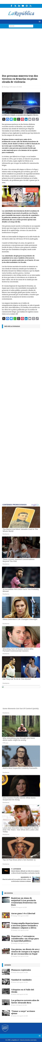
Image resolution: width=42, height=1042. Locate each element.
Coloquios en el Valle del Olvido (22, 990)
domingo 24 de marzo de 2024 (13, 87)
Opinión (7, 965)
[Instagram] (26, 6)
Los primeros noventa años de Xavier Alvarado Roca (25, 1001)
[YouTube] (23, 6)
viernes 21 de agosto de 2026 (20, 1016)
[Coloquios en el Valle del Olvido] (6, 991)
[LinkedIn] (19, 6)
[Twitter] (15, 6)
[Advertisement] (21, 50)
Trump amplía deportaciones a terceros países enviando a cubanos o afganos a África (25, 925)
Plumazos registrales (21, 970)
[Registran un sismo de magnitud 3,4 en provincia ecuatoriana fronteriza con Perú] (6, 900)
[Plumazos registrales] (6, 972)
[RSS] (30, 6)
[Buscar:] (21, 26)
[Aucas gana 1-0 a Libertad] (6, 915)
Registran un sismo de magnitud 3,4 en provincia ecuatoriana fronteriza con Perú (24, 901)
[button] (39, 21)
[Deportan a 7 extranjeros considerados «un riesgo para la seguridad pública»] (6, 938)
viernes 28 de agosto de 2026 (20, 972)
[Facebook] (11, 6)
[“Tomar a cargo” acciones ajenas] (6, 1013)
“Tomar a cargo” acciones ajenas (23, 1012)
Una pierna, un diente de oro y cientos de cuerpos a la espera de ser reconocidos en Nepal (25, 951)
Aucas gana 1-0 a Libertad (23, 913)
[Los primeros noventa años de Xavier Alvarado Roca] (6, 1002)
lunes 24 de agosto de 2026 (20, 1005)
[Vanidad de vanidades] (6, 982)
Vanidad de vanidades (21, 980)
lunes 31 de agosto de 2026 (20, 907)
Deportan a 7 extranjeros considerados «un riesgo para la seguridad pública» (25, 938)
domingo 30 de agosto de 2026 (20, 916)
